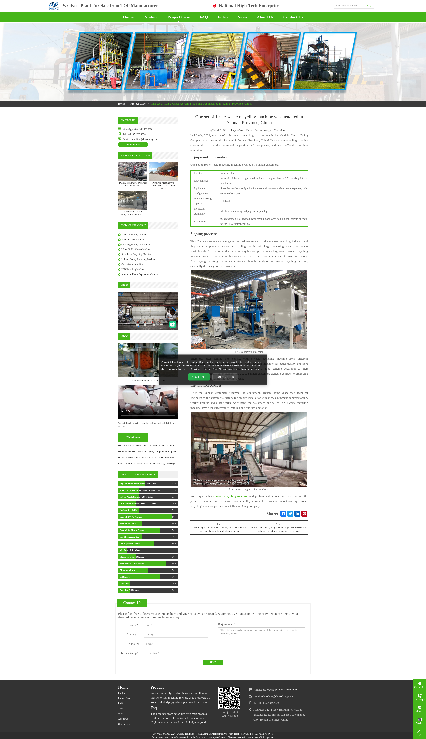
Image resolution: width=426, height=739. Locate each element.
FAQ (204, 17)
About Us (265, 17)
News (242, 17)
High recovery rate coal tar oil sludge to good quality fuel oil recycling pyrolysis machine (205, 722)
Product (150, 17)
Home (128, 17)
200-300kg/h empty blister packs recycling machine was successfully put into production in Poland (219, 529)
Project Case (178, 17)
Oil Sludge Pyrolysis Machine (135, 244)
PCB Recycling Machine (132, 269)
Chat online (279, 130)
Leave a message (263, 130)
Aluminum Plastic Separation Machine (139, 274)
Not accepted (225, 377)
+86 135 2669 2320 (143, 129)
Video (222, 17)
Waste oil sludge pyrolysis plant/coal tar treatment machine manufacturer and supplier (203, 702)
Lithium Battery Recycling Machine (138, 259)
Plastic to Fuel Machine (132, 239)
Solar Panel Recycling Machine (136, 254)
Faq (154, 707)
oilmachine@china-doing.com (144, 139)
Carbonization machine (132, 264)
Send (213, 662)
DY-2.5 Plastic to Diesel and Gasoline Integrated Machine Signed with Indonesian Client (160, 445)
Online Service (133, 144)
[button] (174, 310)
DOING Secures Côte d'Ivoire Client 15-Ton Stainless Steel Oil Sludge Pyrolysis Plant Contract (163, 457)
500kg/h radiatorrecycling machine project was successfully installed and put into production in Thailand (278, 529)
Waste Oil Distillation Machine (135, 249)
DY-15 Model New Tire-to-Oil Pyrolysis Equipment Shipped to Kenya (151, 451)
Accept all (199, 377)
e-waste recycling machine (230, 496)
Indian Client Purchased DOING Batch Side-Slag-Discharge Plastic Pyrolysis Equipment (160, 463)
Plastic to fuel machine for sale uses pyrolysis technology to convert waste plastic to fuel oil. (207, 697)
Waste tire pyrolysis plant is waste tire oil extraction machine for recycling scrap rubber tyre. (207, 693)
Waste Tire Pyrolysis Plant (133, 234)
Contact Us (293, 17)
